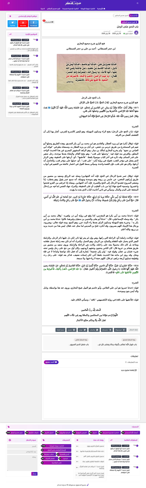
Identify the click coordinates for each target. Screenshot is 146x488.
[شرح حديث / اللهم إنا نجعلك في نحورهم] (34, 74)
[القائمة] (137, 3)
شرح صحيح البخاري (53, 9)
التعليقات (47, 22)
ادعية (43, 9)
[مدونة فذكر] (73, 5)
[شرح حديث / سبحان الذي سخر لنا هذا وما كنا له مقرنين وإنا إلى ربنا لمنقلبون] (34, 58)
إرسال (34, 474)
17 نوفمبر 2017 (16, 55)
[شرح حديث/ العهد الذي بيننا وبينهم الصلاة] (34, 106)
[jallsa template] (88, 485)
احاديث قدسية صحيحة (70, 9)
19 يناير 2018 (16, 87)
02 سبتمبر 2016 (16, 39)
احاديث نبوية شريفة (88, 9)
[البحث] (9, 3)
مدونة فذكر (61, 485)
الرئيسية (100, 9)
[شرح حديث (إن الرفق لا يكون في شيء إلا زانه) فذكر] (34, 42)
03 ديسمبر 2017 (16, 71)
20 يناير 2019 (16, 103)
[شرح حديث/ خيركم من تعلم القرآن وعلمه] (34, 90)
